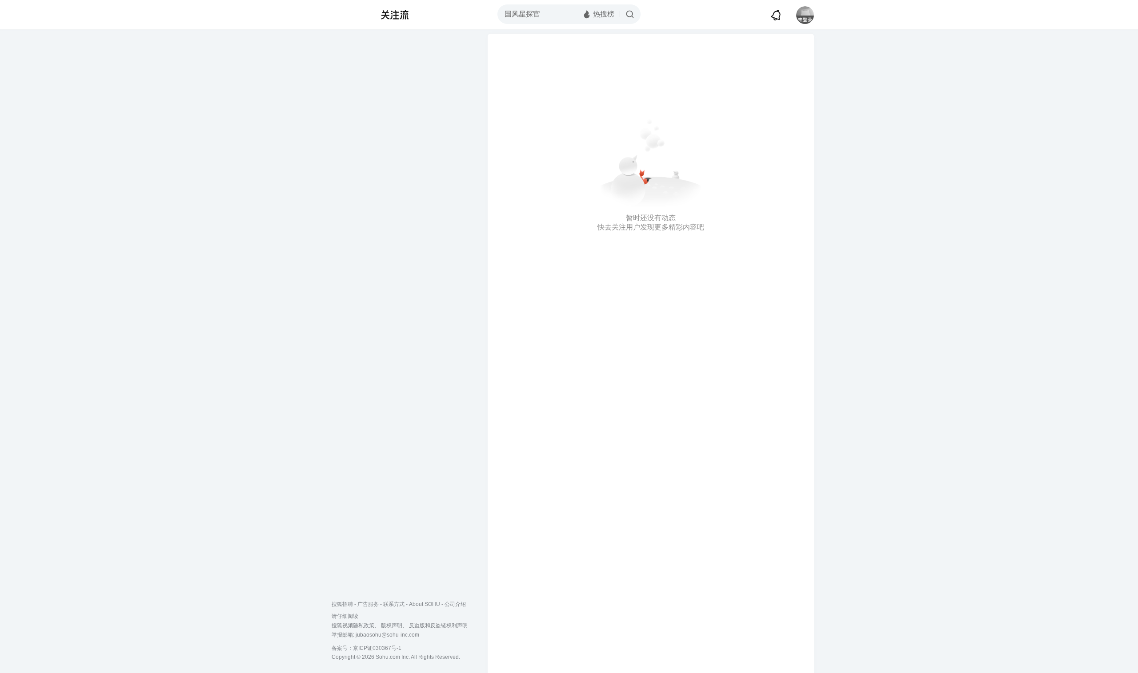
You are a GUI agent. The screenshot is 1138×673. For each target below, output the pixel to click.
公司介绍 (455, 604)
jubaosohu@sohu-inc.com (387, 635)
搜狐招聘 (342, 604)
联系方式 (394, 604)
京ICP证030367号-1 (377, 648)
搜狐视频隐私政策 (353, 625)
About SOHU (424, 604)
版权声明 (391, 625)
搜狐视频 (349, 15)
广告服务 (368, 604)
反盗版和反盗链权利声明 (438, 625)
